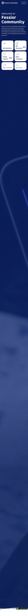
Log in (24, 3)
